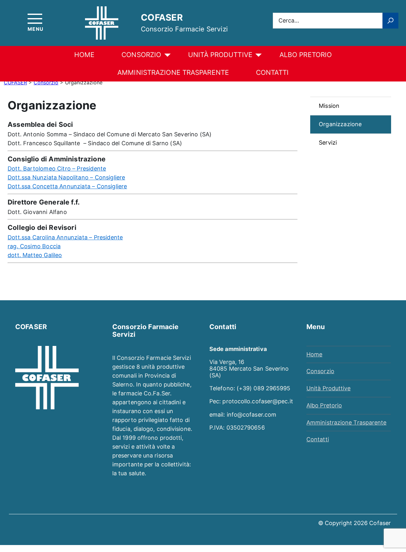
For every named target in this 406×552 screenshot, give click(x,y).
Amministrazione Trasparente (173, 72)
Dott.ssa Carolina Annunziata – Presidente (65, 237)
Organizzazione (340, 124)
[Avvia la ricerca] (390, 21)
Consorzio (141, 55)
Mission (329, 105)
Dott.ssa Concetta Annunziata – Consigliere (67, 186)
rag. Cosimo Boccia (34, 246)
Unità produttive (220, 55)
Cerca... (288, 20)
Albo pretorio (305, 55)
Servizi (328, 142)
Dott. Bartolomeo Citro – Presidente (57, 168)
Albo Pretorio (324, 405)
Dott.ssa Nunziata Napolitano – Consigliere (66, 177)
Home (84, 55)
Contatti (272, 72)
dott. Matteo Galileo (35, 255)
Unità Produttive (328, 388)
